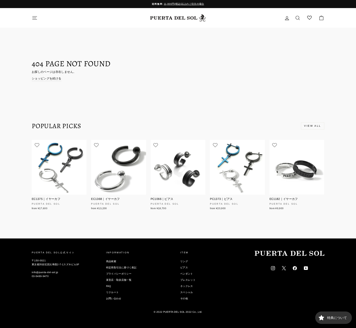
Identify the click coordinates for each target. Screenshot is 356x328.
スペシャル (186, 292)
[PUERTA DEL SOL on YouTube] (306, 268)
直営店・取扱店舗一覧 (119, 279)
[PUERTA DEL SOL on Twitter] (284, 268)
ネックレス (186, 286)
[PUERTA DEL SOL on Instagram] (273, 268)
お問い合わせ (113, 298)
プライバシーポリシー (119, 273)
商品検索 (111, 261)
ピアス (184, 267)
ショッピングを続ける (46, 78)
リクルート (112, 292)
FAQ (108, 286)
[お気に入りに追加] (37, 145)
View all (312, 125)
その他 (184, 298)
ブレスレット (188, 279)
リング (184, 261)
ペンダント (186, 273)
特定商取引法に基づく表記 (121, 267)
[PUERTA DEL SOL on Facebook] (295, 268)
